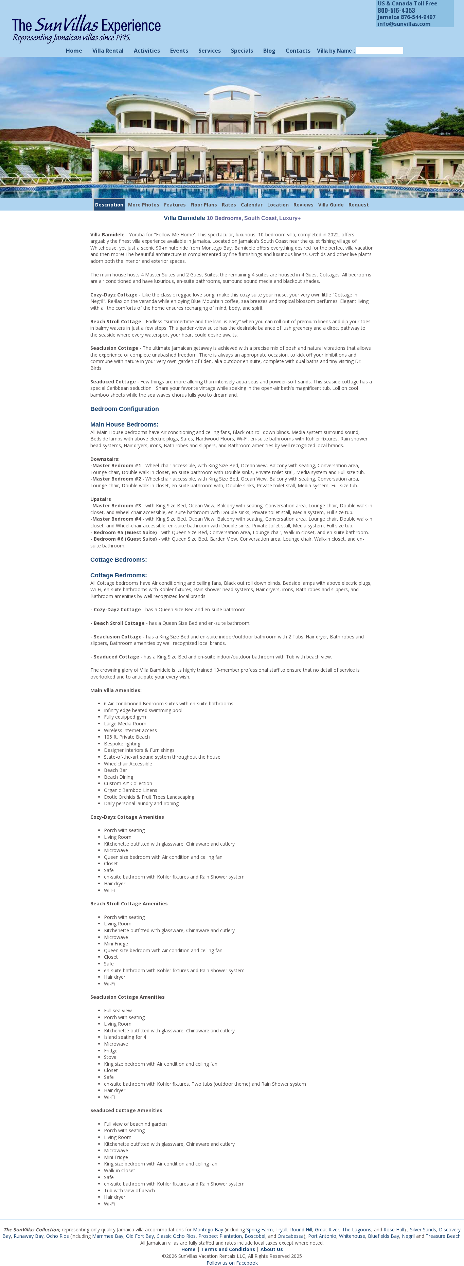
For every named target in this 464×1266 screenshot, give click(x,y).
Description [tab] (109, 204)
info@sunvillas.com (404, 24)
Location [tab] (278, 204)
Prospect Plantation (220, 1236)
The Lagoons (356, 1229)
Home (74, 50)
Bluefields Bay (383, 1236)
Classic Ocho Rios (176, 1236)
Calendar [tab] (252, 204)
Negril (408, 1236)
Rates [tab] (229, 204)
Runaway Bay (28, 1236)
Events (179, 50)
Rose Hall (393, 1229)
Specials (242, 50)
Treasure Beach (443, 1236)
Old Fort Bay (140, 1236)
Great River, (328, 1229)
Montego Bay (208, 1229)
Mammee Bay (107, 1236)
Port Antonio (322, 1236)
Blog (269, 50)
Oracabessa (291, 1236)
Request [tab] (359, 204)
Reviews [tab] (303, 204)
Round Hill (301, 1229)
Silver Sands (423, 1229)
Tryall (281, 1229)
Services (209, 50)
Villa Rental (108, 50)
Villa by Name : (336, 51)
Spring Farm (259, 1229)
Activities (147, 50)
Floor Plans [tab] (204, 204)
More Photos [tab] (143, 204)
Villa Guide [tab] (331, 204)
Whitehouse (352, 1236)
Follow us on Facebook (232, 1263)
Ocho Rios (57, 1236)
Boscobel (255, 1236)
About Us (272, 1249)
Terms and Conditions (228, 1249)
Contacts (298, 50)
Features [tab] (175, 204)
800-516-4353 (396, 10)
